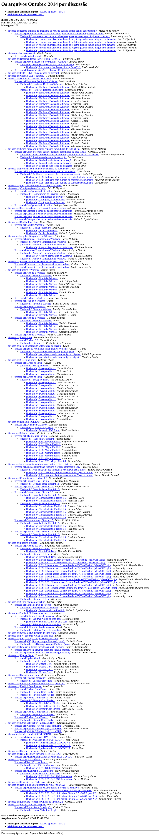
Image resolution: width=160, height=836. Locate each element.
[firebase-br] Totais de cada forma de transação (43, 157)
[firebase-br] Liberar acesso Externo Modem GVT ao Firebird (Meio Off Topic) (65, 559)
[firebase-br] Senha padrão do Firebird (27, 602)
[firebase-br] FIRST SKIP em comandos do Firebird (33, 73)
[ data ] (61, 11)
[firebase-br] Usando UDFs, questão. (26, 75)
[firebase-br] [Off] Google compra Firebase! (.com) (33, 638)
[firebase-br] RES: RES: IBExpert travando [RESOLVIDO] (44, 756)
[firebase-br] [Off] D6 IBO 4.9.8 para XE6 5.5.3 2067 (35, 185)
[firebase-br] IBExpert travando (23, 751)
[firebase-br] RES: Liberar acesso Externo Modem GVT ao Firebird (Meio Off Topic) (68, 565)
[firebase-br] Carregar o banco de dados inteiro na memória (37, 208)
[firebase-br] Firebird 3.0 (20, 337)
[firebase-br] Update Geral (21, 655)
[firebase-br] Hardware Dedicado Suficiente (29, 78)
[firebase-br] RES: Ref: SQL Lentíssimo (34, 770)
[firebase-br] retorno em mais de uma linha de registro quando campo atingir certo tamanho (52, 30)
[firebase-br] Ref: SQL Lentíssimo (25, 759)
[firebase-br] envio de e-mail (22, 53)
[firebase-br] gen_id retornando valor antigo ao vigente (35, 346)
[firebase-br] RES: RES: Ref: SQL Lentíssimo (49, 776)
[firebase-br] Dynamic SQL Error (24, 422)
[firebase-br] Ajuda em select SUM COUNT (30, 734)
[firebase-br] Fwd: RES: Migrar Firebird (46, 461)
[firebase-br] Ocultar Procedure (23, 222)
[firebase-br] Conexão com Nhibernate (27, 782)
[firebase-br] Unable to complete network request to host (36, 261)
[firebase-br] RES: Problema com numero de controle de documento (60, 177)
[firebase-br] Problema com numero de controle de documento (38, 168)
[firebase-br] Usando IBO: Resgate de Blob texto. (32, 633)
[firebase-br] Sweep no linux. (22, 360)
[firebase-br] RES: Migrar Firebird (31, 436)
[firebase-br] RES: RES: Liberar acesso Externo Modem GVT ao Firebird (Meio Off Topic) (71, 579)
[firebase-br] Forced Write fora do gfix (27, 804)
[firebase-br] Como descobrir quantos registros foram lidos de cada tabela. (44, 149)
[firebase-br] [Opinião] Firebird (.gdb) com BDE (32, 723)
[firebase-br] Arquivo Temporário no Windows (31, 236)
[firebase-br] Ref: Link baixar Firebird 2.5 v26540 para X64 (37, 784)
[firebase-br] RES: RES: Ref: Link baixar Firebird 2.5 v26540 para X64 (56, 790)
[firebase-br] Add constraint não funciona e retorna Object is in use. (41, 464)
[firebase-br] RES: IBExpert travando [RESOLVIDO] (35, 754)
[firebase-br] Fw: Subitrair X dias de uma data (30, 635)
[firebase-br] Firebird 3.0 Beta (23, 542)
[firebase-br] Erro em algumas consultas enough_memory (36, 647)
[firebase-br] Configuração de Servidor (27, 188)
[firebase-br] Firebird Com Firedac (25, 686)
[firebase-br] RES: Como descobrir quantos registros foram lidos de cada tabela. (59, 154)
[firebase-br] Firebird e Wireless (23, 270)
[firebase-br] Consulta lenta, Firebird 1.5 (28, 478)
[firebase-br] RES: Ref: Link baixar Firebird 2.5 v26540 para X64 (46, 787)
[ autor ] (53, 11)
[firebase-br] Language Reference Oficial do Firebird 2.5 (36, 801)
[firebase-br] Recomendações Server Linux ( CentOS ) (35, 59)
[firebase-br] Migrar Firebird (22, 433)
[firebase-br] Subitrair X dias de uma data (28, 613)
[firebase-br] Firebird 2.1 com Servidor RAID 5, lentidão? (36, 683)
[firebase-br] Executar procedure (24, 675)
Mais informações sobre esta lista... (26, 14)
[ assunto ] (43, 11)
